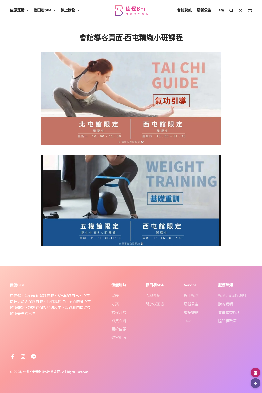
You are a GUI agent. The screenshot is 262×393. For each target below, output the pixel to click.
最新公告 (204, 10)
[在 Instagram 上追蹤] (23, 356)
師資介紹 (118, 321)
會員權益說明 (229, 312)
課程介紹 (118, 312)
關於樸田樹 (155, 304)
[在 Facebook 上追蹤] (12, 356)
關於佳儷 (118, 329)
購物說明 (225, 304)
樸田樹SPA (43, 10)
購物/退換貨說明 (232, 295)
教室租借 (118, 337)
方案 (115, 304)
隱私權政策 (227, 321)
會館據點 (191, 312)
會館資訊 (184, 10)
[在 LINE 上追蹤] (33, 356)
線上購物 (68, 10)
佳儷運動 (17, 10)
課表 (115, 295)
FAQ (220, 10)
